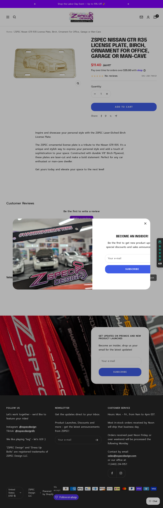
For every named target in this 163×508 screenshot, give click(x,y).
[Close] (145, 223)
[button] (160, 252)
